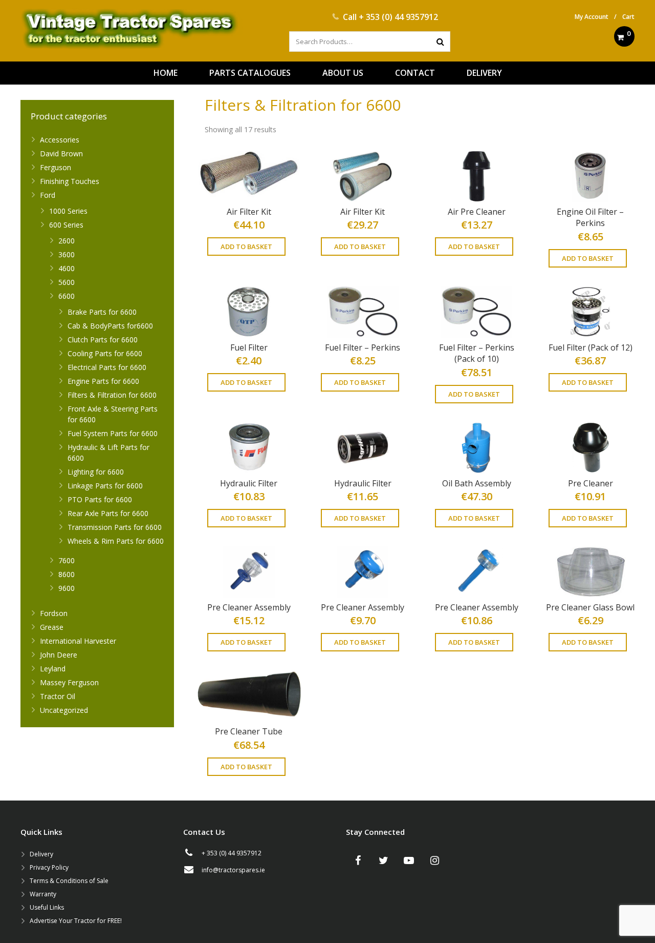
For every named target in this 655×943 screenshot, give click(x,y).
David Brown (61, 153)
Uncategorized (64, 710)
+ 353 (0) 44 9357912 (398, 17)
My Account (591, 16)
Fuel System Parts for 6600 (113, 433)
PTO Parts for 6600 (100, 499)
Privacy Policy (49, 867)
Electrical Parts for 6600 (107, 367)
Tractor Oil (57, 696)
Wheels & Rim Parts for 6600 (116, 541)
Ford (47, 195)
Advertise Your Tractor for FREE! (76, 920)
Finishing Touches (69, 181)
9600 (66, 588)
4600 (66, 268)
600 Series (66, 225)
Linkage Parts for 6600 (105, 485)
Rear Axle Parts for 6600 (108, 513)
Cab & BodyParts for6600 (110, 326)
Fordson (54, 613)
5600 (66, 282)
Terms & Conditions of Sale (69, 880)
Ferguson (55, 167)
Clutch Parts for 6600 (103, 339)
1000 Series (68, 211)
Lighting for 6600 (96, 472)
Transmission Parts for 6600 (115, 527)
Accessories (59, 140)
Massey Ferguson (69, 682)
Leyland (53, 668)
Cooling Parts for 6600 (105, 353)
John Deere (58, 655)
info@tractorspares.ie (233, 870)
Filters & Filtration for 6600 (112, 395)
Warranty (43, 894)
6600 (66, 296)
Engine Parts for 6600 (103, 381)
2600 (66, 240)
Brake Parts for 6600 (102, 312)
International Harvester (78, 641)
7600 (66, 560)
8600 (66, 574)
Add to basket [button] (246, 246)
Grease (51, 627)
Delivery (41, 854)
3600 (66, 254)
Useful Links (47, 907)
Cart (628, 16)
